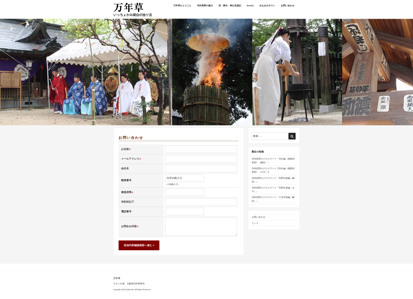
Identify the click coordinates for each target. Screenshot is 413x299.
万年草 (116, 278)
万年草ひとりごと (182, 5)
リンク (255, 223)
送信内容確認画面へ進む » (139, 245)
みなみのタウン (267, 5)
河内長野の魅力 (205, 5)
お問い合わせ (287, 5)
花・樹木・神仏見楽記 (230, 5)
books (250, 5)
